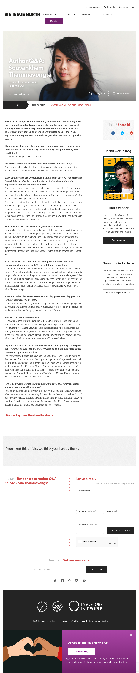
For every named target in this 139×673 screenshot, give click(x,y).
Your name (86, 511)
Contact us (123, 7)
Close (130, 635)
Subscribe (97, 569)
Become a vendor (92, 7)
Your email (112, 511)
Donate (53, 21)
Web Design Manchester (81, 621)
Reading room (38, 105)
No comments (123, 93)
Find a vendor (110, 7)
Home (17, 105)
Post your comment (120, 530)
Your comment (83, 490)
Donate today (81, 651)
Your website (87, 524)
